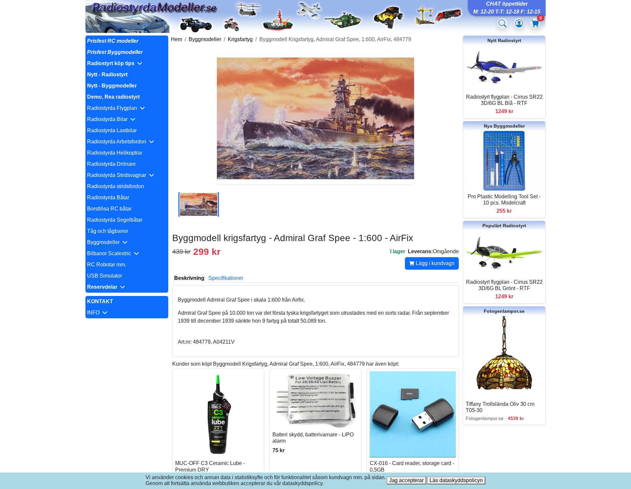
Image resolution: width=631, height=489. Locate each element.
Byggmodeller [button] (104, 242)
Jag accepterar (406, 480)
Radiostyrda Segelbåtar (114, 220)
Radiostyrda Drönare (111, 164)
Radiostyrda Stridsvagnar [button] (118, 175)
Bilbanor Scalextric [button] (110, 253)
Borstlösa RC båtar (109, 208)
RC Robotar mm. (106, 264)
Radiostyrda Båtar (108, 197)
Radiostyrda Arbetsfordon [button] (118, 141)
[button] (127, 63)
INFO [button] (94, 312)
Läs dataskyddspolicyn (456, 480)
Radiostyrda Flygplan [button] (113, 108)
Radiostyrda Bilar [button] (108, 119)
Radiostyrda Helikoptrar (114, 153)
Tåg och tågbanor (107, 231)
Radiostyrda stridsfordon (115, 186)
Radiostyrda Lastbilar (112, 130)
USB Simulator (104, 276)
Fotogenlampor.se (504, 311)
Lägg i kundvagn (434, 263)
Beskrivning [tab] (189, 278)
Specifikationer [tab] (225, 278)
